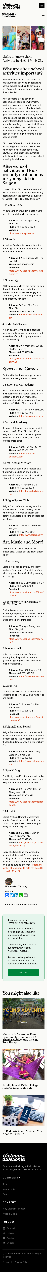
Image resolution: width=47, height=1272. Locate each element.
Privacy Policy (22, 1262)
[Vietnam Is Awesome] (9, 15)
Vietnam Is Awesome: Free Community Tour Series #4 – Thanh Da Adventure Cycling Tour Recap (20, 1038)
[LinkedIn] (16, 895)
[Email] (26, 895)
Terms (6, 1262)
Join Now (23, 972)
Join (5, 1184)
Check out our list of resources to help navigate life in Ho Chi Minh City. (23, 868)
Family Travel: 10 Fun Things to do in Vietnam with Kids (22, 1087)
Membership (9, 1189)
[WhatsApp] (21, 895)
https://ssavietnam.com (31, 416)
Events (6, 1194)
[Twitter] (12, 895)
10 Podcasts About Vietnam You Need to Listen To (22, 1132)
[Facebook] (7, 895)
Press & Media (10, 1214)
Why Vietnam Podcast (14, 1208)
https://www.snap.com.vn (21, 233)
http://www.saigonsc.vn (31, 535)
